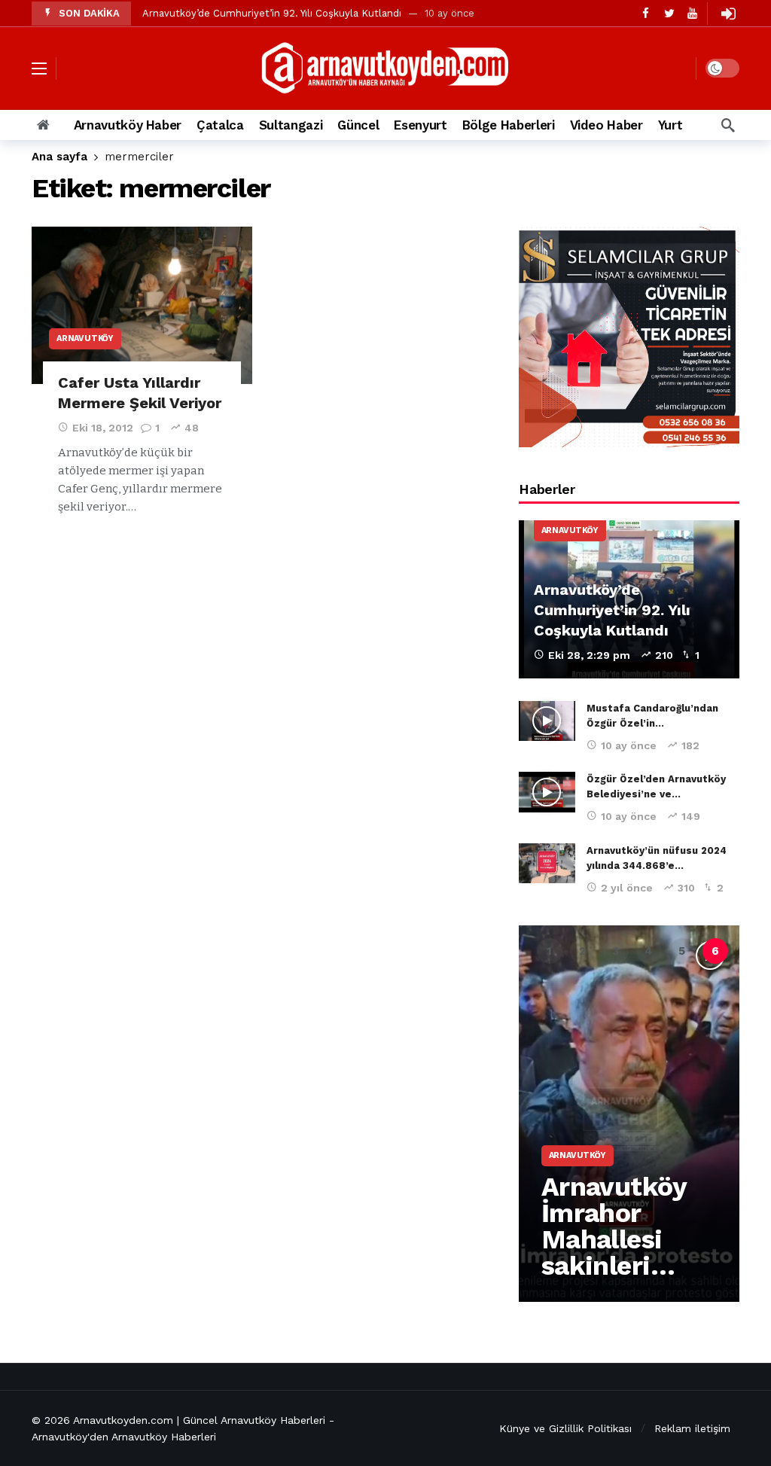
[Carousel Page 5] (682, 951)
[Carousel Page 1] (549, 951)
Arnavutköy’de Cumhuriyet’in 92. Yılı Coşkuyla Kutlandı (271, 13)
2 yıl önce (627, 888)
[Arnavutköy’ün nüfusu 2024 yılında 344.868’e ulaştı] (547, 863)
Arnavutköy (85, 338)
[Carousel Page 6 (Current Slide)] (715, 951)
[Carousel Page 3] (616, 951)
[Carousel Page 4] (649, 951)
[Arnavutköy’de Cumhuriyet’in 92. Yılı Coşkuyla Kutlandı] (629, 599)
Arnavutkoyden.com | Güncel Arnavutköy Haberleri (199, 1420)
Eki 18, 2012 (102, 428)
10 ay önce (629, 745)
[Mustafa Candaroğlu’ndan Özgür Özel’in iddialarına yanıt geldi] (547, 721)
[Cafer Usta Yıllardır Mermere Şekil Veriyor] (142, 306)
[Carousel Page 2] (583, 951)
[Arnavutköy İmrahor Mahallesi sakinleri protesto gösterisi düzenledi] (629, 1113)
